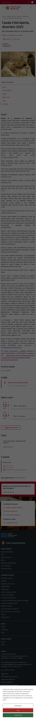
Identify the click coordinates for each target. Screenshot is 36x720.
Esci (18, 710)
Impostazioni (18, 706)
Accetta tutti (18, 715)
